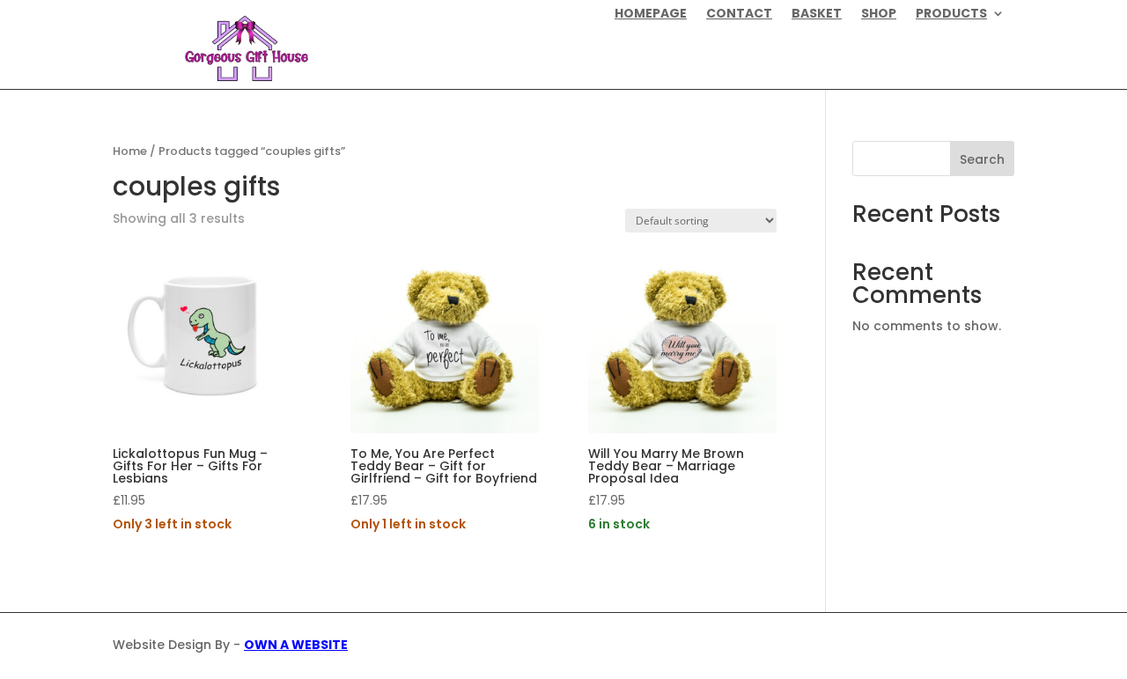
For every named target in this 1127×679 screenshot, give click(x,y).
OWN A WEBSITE (296, 644)
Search (982, 159)
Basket (817, 14)
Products (951, 14)
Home (130, 151)
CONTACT (739, 14)
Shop (878, 14)
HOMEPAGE (651, 14)
